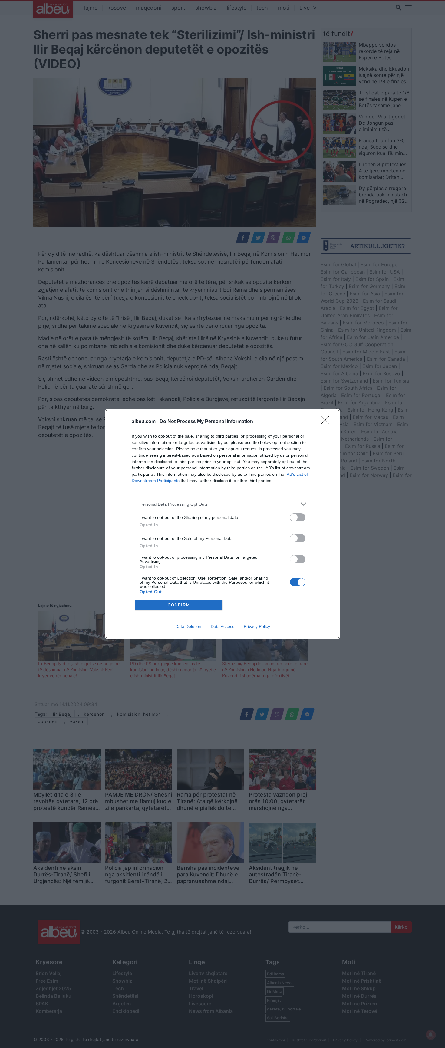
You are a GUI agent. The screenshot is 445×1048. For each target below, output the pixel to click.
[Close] (327, 422)
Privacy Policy (257, 626)
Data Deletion (188, 626)
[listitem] (222, 504)
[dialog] (222, 524)
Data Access (222, 626)
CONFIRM (179, 605)
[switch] (297, 517)
